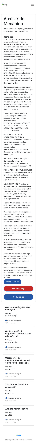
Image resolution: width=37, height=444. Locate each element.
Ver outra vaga (18, 288)
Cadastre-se (18, 297)
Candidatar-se (12, 282)
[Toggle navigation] (32, 5)
